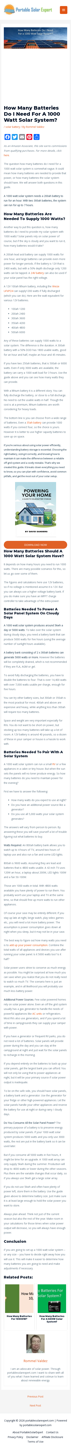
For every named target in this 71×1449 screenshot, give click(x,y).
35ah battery (34, 422)
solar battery (12, 127)
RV (54, 764)
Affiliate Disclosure (52, 1437)
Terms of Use (35, 1441)
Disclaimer (32, 1437)
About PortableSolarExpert (28, 1432)
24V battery (37, 273)
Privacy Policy (15, 1437)
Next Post (35, 1405)
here (6, 155)
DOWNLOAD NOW (35, 545)
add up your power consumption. (28, 945)
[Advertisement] (35, 78)
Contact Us (52, 1432)
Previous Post (35, 1396)
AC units (37, 1013)
